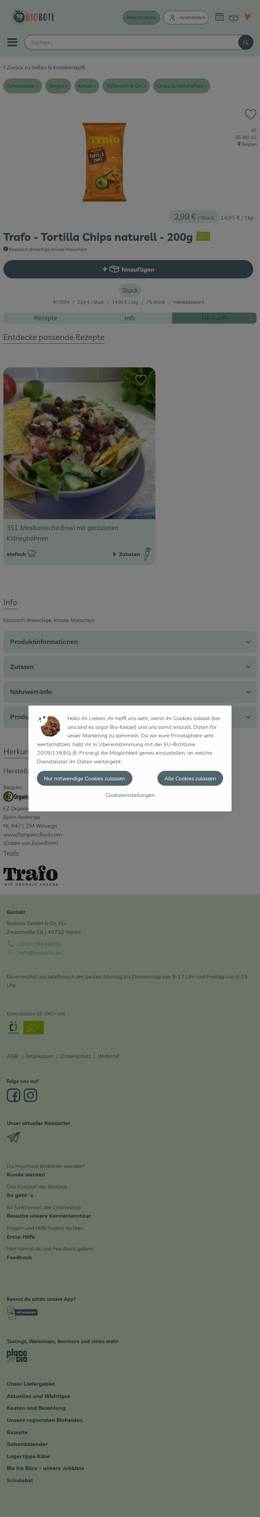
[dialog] (130, 758)
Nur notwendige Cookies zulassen (84, 778)
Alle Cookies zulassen (190, 778)
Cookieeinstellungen (130, 794)
